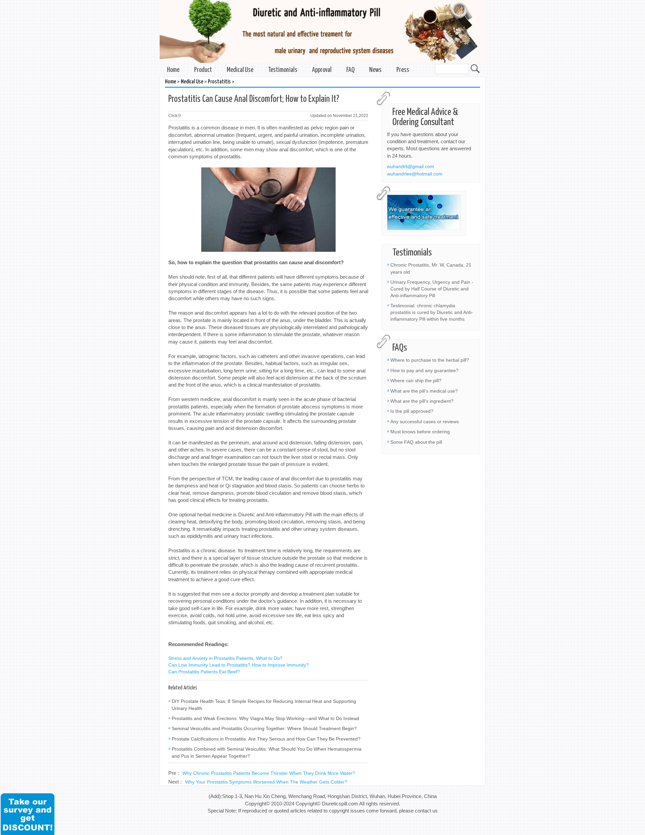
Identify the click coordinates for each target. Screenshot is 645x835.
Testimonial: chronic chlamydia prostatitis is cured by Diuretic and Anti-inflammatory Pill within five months (431, 312)
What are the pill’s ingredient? (422, 401)
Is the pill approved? (411, 411)
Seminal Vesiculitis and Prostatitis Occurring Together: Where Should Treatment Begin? (264, 728)
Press (402, 70)
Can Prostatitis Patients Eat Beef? (204, 671)
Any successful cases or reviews (424, 421)
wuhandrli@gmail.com (410, 166)
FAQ (350, 70)
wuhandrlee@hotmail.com (414, 173)
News (375, 70)
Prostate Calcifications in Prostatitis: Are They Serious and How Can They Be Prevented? (266, 739)
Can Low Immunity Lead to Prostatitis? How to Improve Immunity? (238, 665)
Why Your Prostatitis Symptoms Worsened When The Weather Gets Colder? (266, 782)
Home (173, 70)
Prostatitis (219, 82)
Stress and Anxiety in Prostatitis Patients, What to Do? (225, 658)
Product (203, 70)
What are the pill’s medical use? (424, 391)
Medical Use (240, 70)
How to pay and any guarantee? (424, 370)
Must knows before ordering (420, 431)
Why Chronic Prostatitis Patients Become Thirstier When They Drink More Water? (268, 773)
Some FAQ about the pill (416, 442)
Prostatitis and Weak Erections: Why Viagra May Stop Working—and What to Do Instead (265, 718)
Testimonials (282, 70)
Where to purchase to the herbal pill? (429, 360)
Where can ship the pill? (415, 380)
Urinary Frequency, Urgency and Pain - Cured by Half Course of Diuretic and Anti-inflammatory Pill (431, 288)
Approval (322, 70)
